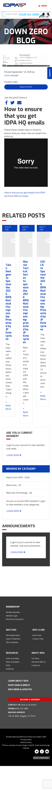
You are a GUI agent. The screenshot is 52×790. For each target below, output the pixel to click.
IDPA (15, 196)
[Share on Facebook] (6, 103)
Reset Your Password (14, 619)
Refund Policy (26, 742)
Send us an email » (29, 704)
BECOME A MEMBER (30, 699)
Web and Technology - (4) (19, 492)
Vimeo (25, 196)
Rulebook (10, 669)
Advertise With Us (38, 662)
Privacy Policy (26, 739)
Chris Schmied (11, 75)
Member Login (11, 615)
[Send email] (19, 103)
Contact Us (35, 665)
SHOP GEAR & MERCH (19, 685)
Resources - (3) (13, 485)
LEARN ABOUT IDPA (18, 680)
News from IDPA (26, 87)
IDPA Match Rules (13, 635)
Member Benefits (13, 612)
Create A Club (37, 639)
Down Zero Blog (12, 658)
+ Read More (8, 405)
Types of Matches (13, 639)
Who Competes (12, 642)
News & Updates (12, 662)
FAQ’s (8, 665)
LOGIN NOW (12, 455)
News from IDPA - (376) (18, 477)
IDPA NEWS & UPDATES (20, 689)
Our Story (35, 658)
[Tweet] (12, 103)
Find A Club (36, 635)
